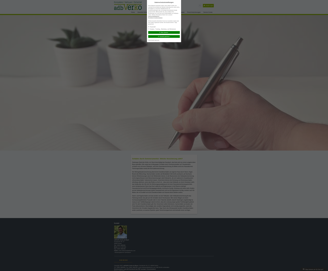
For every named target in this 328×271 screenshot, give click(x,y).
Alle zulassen (164, 32)
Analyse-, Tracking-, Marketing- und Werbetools (163, 29)
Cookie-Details (151, 40)
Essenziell (152, 27)
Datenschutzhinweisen (153, 16)
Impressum (157, 40)
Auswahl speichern (164, 36)
